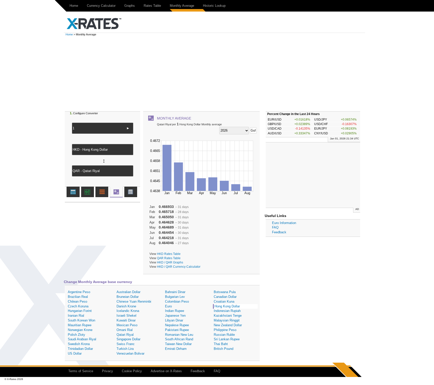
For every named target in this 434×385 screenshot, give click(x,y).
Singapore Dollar (128, 339)
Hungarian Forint (80, 311)
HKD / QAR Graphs (170, 262)
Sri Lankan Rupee (227, 339)
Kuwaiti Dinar (126, 320)
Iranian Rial (76, 315)
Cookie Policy (132, 371)
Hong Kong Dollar (227, 306)
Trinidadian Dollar (80, 349)
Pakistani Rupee (177, 330)
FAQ (275, 227)
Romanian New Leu (179, 335)
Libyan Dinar (174, 320)
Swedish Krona (79, 344)
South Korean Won (81, 320)
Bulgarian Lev (175, 297)
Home (74, 6)
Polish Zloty (76, 335)
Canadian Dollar (225, 297)
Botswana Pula (225, 292)
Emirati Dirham (176, 349)
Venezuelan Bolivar (130, 353)
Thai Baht (221, 344)
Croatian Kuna (224, 301)
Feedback (279, 232)
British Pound (223, 349)
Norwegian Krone (80, 330)
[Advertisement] (217, 73)
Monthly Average (182, 6)
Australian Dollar (128, 292)
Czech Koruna (78, 306)
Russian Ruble (224, 335)
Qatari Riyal (125, 335)
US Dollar (75, 353)
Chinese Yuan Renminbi (134, 301)
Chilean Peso (77, 301)
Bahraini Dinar (175, 292)
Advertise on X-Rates (166, 371)
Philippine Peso (225, 330)
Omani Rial (125, 330)
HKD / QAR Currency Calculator (178, 266)
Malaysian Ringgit (227, 320)
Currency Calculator (101, 6)
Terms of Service (80, 371)
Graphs (129, 6)
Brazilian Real (78, 297)
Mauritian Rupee (79, 325)
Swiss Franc (126, 344)
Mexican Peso (127, 325)
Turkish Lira (125, 349)
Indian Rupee (174, 311)
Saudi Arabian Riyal (82, 339)
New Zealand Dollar (228, 325)
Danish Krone (126, 306)
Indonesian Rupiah (227, 311)
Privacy (107, 371)
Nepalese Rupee (177, 325)
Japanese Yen (175, 315)
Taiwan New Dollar (178, 344)
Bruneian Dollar (128, 297)
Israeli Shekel (126, 315)
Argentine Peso (79, 292)
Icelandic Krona (128, 311)
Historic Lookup (214, 6)
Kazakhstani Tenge (228, 315)
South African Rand (179, 339)
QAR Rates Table (169, 258)
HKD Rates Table (169, 253)
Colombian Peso (177, 301)
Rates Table (152, 6)
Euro (168, 306)
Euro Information (284, 223)
